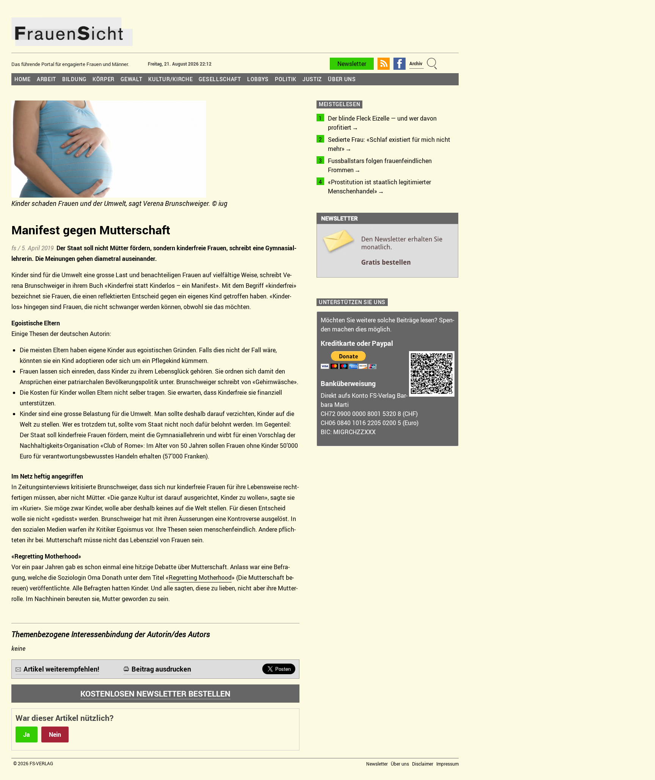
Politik (285, 79)
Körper (103, 79)
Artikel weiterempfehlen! (61, 668)
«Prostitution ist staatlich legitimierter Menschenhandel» (379, 186)
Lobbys (258, 79)
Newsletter (351, 64)
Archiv (415, 63)
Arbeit (46, 79)
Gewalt (131, 79)
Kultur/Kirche (170, 79)
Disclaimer (422, 764)
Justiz (312, 79)
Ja (26, 734)
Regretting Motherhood (200, 577)
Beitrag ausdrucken (161, 668)
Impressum (447, 764)
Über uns (342, 79)
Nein (55, 734)
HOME (22, 79)
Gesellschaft (220, 79)
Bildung (74, 79)
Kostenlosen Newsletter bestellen (155, 693)
